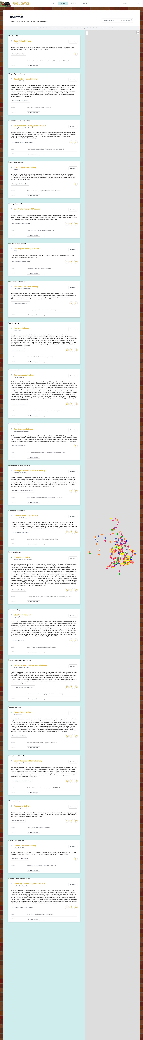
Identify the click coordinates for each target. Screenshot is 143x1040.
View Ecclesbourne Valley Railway (20, 532)
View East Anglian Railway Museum (21, 261)
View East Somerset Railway (19, 445)
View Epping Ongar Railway (19, 735)
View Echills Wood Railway (18, 589)
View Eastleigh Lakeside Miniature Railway (22, 490)
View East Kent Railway (17, 350)
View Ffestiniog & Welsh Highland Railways (22, 907)
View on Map (73, 41)
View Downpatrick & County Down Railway (22, 142)
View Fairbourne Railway (18, 820)
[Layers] (138, 32)
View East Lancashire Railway (19, 404)
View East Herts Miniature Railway (20, 303)
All (30, 28)
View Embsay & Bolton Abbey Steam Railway (23, 687)
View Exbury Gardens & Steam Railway (21, 781)
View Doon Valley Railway (18, 54)
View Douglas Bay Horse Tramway (20, 100)
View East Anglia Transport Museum (21, 223)
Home (11, 14)
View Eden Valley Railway (18, 640)
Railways (19, 14)
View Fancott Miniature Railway (20, 858)
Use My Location (34, 65)
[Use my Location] (122, 20)
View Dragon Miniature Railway (20, 184)
